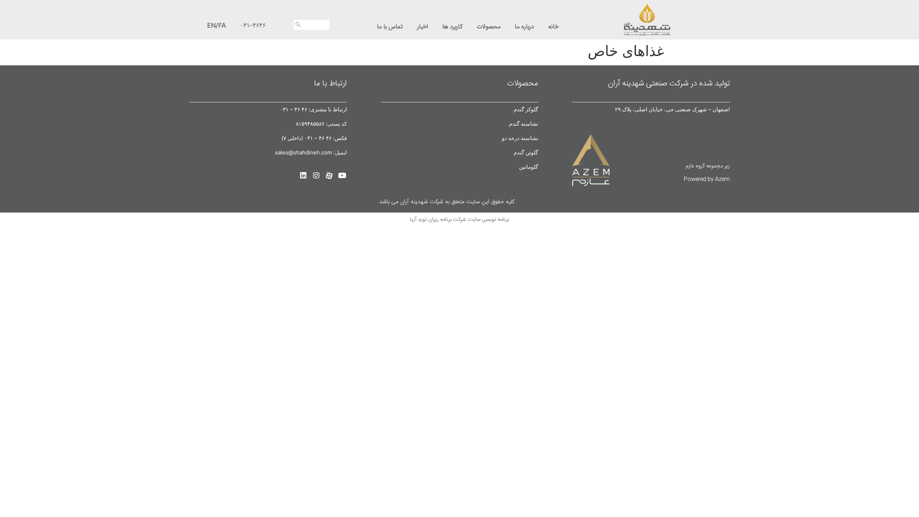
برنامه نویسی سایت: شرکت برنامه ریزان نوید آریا (459, 219)
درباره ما (524, 27)
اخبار (422, 27)
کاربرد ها (452, 27)
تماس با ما (390, 27)
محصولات (488, 27)
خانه (553, 27)
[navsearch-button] (312, 25)
